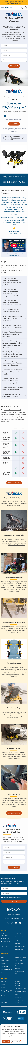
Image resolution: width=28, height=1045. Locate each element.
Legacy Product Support (20, 988)
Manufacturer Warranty (20, 991)
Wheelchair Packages (20, 946)
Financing (3, 972)
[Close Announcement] (26, 1)
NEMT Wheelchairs (6, 938)
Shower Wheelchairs (20, 937)
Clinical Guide (4, 966)
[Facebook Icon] (8, 923)
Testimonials (18, 968)
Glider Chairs (18, 943)
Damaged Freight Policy (7, 991)
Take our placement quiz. (14, 3)
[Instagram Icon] (12, 923)
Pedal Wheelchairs (6, 942)
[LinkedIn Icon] (20, 923)
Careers (3, 984)
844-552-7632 (16, 915)
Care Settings (4, 963)
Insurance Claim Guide (20, 957)
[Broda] (9, 7)
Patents (16, 994)
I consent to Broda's (12, 897)
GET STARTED (14, 124)
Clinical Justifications (6, 969)
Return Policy (18, 997)
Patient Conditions (19, 960)
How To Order (4, 999)
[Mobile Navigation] (2, 7)
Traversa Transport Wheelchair (12, 410)
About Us (3, 981)
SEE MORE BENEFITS (14, 813)
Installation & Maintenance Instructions (18, 983)
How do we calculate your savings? (14, 119)
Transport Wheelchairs (20, 940)
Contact (3, 987)
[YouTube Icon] (16, 923)
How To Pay (4, 1002)
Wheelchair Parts (19, 949)
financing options (15, 138)
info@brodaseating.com (16, 918)
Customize (15, 1041)
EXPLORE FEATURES (14, 483)
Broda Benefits (5, 960)
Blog (2, 957)
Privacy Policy (17, 897)
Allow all (6, 1041)
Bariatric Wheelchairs (20, 933)
